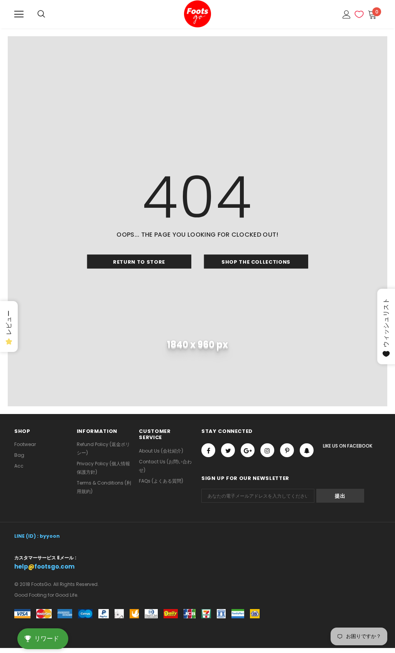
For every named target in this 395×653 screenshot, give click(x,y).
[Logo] (197, 13)
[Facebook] (208, 450)
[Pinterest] (287, 450)
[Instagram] (267, 450)
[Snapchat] (307, 450)
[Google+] (248, 450)
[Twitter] (228, 450)
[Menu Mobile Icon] (19, 14)
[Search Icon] (41, 14)
